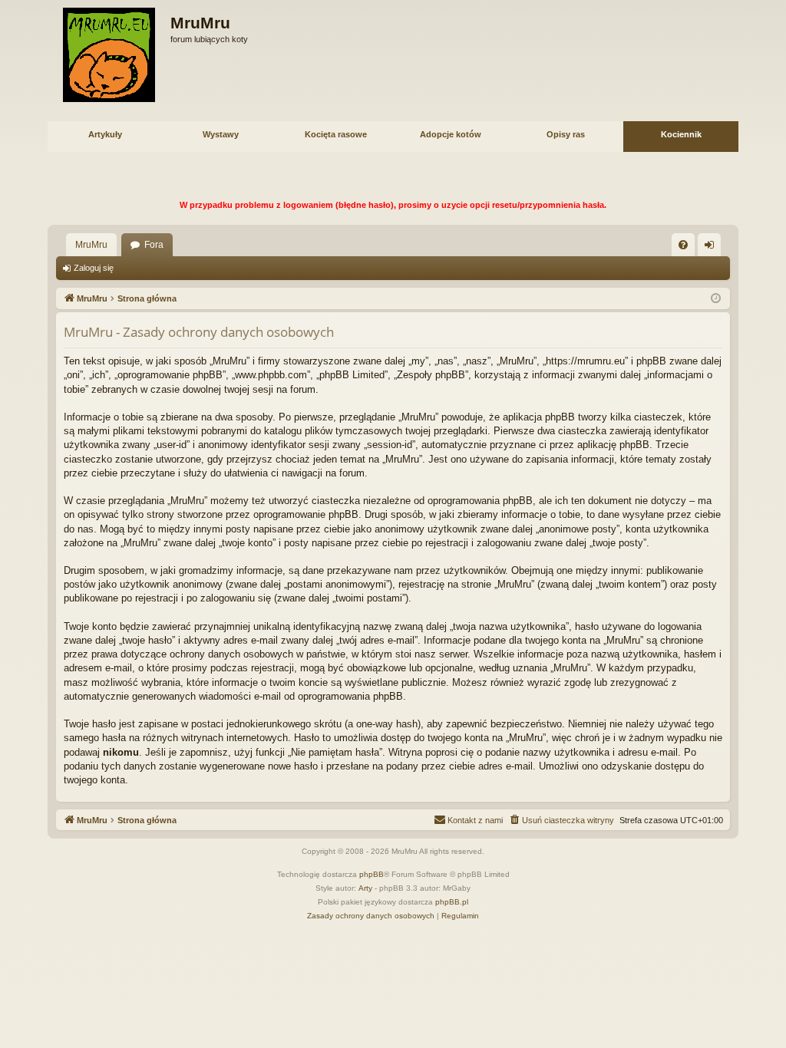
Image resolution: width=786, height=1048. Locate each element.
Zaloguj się (94, 267)
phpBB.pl (451, 902)
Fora (153, 244)
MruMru (91, 244)
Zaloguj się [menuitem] (712, 247)
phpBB (371, 874)
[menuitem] (683, 244)
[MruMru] (109, 55)
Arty (365, 888)
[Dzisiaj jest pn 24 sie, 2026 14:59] (716, 299)
